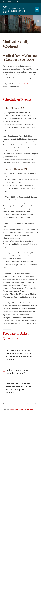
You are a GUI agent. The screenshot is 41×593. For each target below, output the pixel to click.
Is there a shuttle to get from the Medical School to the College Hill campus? (19, 388)
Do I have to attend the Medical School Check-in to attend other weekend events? (19, 355)
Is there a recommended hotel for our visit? (18, 371)
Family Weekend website (28, 83)
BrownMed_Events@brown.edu (21, 409)
